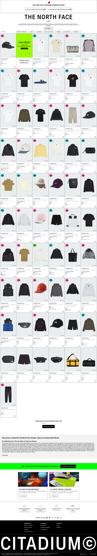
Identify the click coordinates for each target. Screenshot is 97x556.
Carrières (2, 553)
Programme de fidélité (45, 527)
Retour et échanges (28, 525)
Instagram (59, 527)
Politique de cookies (18, 553)
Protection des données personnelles (29, 553)
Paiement (26, 529)
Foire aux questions (28, 531)
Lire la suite (5, 455)
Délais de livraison (28, 527)
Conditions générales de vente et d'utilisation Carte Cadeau (12, 554)
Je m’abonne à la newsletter (68, 466)
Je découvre (54, 496)
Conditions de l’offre (47, 554)
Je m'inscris (23, 496)
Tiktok (58, 525)
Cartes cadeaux (43, 529)
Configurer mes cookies (9, 553)
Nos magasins (43, 525)
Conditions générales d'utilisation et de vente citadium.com (47, 553)
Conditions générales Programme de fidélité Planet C (33, 554)
